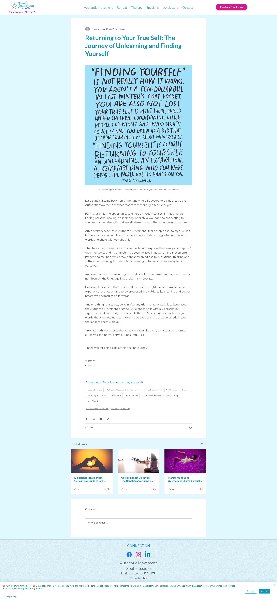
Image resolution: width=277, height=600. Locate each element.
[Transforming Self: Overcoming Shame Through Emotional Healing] (185, 461)
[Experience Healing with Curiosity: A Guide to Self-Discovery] (92, 461)
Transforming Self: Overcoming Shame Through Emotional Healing (184, 479)
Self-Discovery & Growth (97, 408)
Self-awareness (154, 389)
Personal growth (94, 389)
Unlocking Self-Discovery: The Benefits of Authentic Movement (136, 479)
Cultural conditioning (152, 395)
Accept (264, 591)
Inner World (92, 401)
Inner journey (132, 395)
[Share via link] (107, 418)
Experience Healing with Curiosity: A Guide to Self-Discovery (89, 479)
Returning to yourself (96, 395)
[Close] (274, 585)
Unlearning (116, 395)
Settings (250, 591)
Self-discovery (137, 389)
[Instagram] (138, 554)
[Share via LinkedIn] (100, 418)
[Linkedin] (147, 554)
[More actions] (190, 29)
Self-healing (171, 389)
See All (203, 443)
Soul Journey (172, 395)
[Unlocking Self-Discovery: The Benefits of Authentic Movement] (138, 461)
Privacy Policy (9, 596)
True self (186, 389)
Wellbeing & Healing (120, 408)
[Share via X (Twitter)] (93, 418)
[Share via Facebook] (86, 418)
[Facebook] (129, 554)
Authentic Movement (116, 389)
